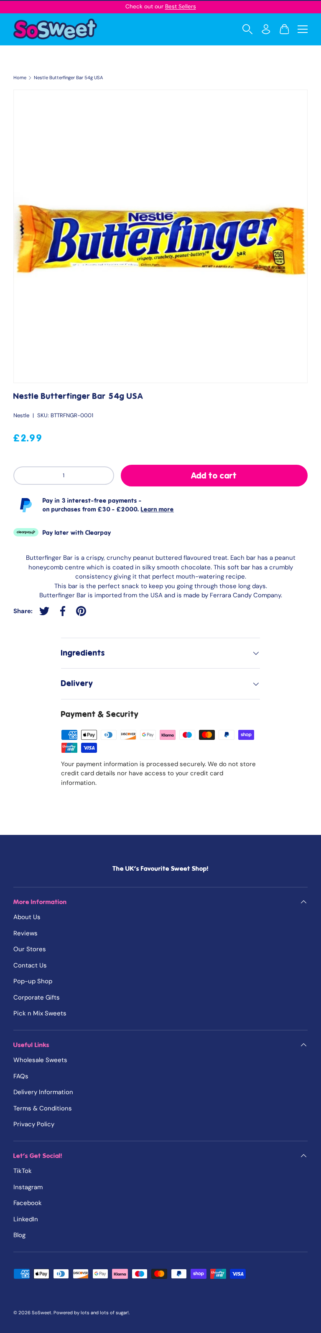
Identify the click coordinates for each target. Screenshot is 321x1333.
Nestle (21, 415)
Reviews (25, 933)
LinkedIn (25, 1219)
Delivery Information (43, 1092)
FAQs (20, 1076)
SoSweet (41, 1312)
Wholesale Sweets (40, 1060)
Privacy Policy (33, 1124)
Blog (19, 1235)
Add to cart (214, 476)
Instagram (28, 1187)
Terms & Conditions (42, 1108)
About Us (27, 917)
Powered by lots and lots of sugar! (91, 1312)
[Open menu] (302, 29)
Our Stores (29, 949)
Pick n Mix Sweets (39, 1013)
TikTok (22, 1171)
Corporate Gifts (36, 997)
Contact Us (30, 965)
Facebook (27, 1203)
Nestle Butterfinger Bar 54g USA (68, 77)
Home (19, 77)
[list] (160, 236)
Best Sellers (180, 6)
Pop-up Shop (32, 981)
